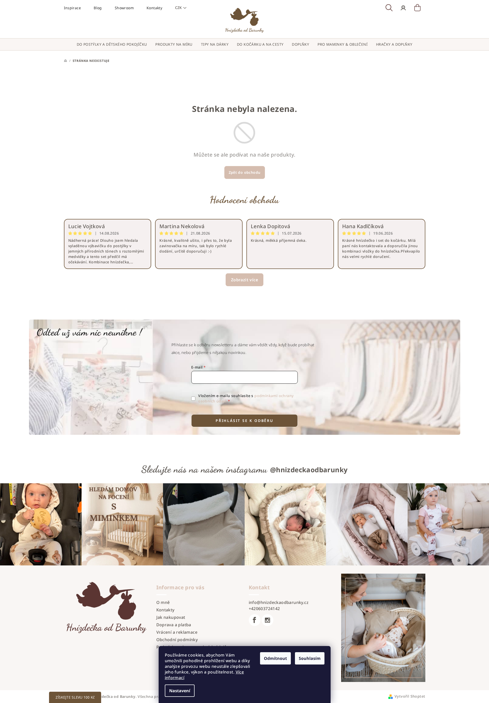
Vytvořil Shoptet (410, 696)
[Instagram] (267, 620)
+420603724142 (264, 608)
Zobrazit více (244, 280)
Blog (98, 7)
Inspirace (72, 7)
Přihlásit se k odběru (244, 420)
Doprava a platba (173, 625)
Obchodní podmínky (177, 639)
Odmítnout (275, 658)
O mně (163, 602)
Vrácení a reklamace (177, 632)
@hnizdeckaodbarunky (309, 469)
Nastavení (179, 691)
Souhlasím (310, 658)
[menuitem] (112, 44)
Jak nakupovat (170, 617)
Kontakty (154, 7)
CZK (178, 7)
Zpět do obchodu (245, 172)
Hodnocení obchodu (244, 200)
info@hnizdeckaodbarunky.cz (279, 602)
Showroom (124, 7)
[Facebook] (255, 620)
